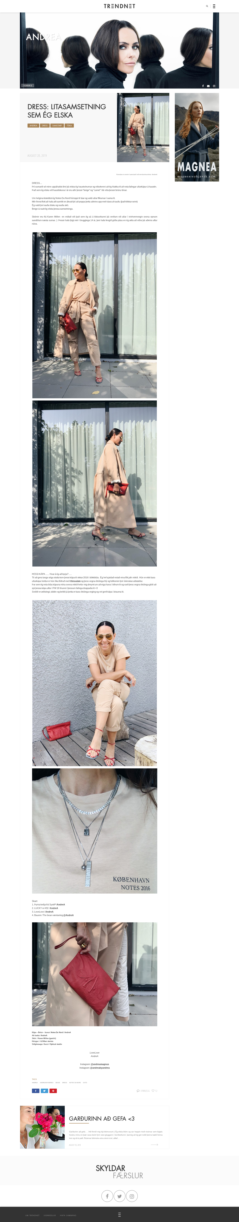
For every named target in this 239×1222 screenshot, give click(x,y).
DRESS (45, 125)
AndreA (33, 125)
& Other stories (47, 1041)
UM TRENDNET (32, 1215)
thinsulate (75, 581)
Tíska (69, 125)
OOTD (85, 1082)
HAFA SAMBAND (68, 1215)
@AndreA (68, 915)
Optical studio (56, 1044)
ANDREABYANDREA (46, 1082)
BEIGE (58, 1082)
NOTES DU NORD (75, 1082)
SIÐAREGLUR (50, 1215)
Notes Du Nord (56, 1032)
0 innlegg (145, 1091)
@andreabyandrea (100, 1068)
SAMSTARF (57, 125)
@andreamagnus (100, 1064)
